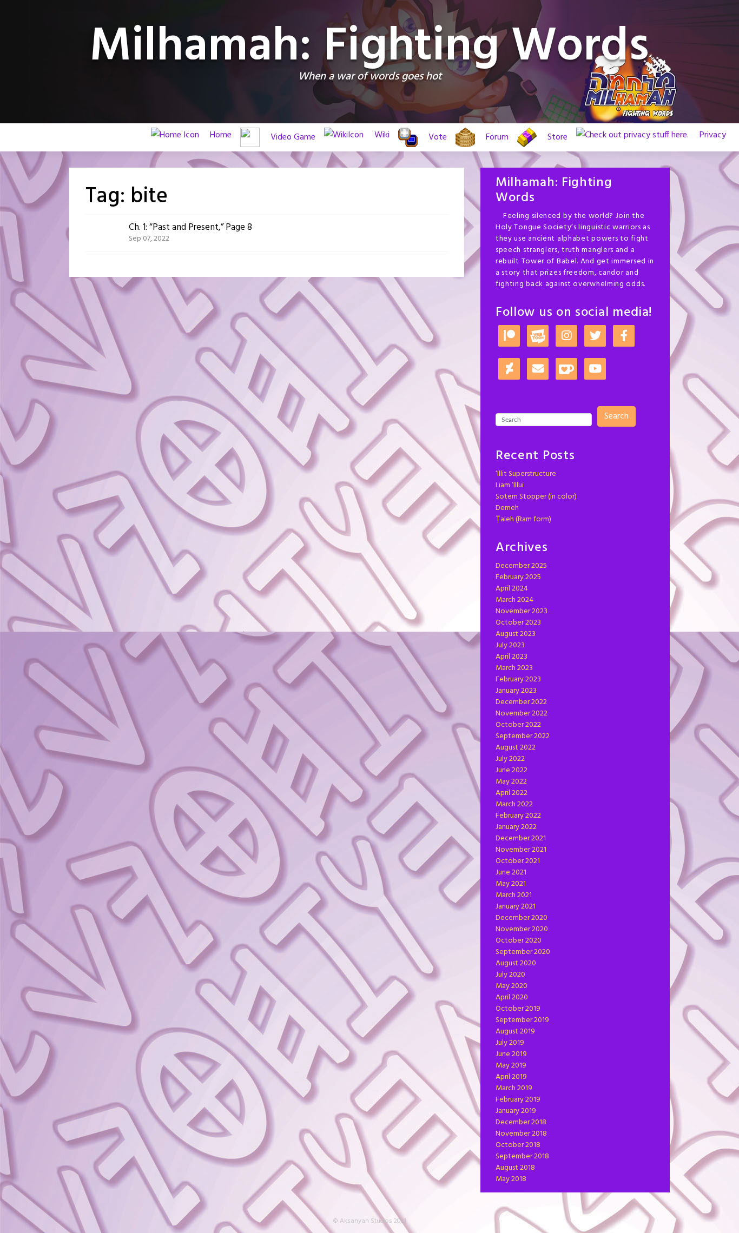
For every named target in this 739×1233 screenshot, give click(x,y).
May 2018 (511, 1179)
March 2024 (514, 600)
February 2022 (518, 816)
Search (616, 416)
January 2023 (516, 691)
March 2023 (514, 668)
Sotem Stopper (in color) (536, 496)
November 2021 (521, 850)
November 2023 (521, 611)
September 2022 (523, 736)
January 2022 (516, 827)
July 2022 (510, 759)
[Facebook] (624, 337)
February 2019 (518, 1099)
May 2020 (511, 986)
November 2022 (521, 713)
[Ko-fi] (566, 370)
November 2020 (522, 929)
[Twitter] (595, 337)
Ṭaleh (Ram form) (523, 519)
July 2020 (510, 975)
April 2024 (512, 588)
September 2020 (523, 952)
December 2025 (521, 566)
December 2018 (521, 1122)
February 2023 (518, 679)
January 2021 (516, 906)
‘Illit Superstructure (526, 474)
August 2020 (516, 963)
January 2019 (516, 1111)
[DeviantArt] (509, 370)
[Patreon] (509, 337)
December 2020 (521, 918)
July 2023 (510, 645)
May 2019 (511, 1065)
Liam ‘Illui (510, 485)
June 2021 (511, 872)
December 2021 (521, 838)
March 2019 (514, 1088)
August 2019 (515, 1031)
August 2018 (515, 1168)
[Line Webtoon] (538, 337)
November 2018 (521, 1134)
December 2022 (521, 702)
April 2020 (512, 997)
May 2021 (511, 884)
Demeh (507, 508)
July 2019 (510, 1043)
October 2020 (519, 940)
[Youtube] (595, 370)
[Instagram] (566, 337)
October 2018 (518, 1145)
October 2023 (518, 622)
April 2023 (511, 657)
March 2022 (514, 804)
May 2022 (511, 781)
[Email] (538, 370)
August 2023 (516, 634)
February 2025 (518, 577)
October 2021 (518, 861)
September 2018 (522, 1156)
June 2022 (511, 770)
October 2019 (518, 1009)
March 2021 (514, 895)
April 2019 (511, 1077)
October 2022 (518, 725)
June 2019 (511, 1054)
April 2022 (511, 793)
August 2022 (516, 747)
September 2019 (522, 1020)
